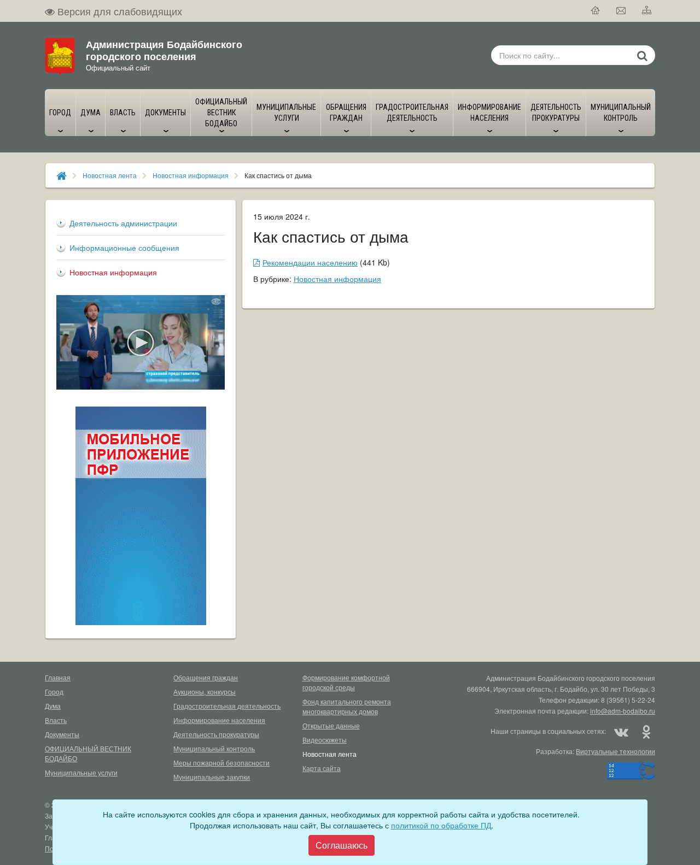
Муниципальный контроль (214, 748)
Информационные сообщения (124, 247)
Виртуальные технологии (615, 751)
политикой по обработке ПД (441, 825)
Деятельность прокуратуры (216, 734)
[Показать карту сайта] (647, 11)
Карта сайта (321, 768)
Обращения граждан (205, 677)
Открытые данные (331, 725)
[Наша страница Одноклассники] (646, 731)
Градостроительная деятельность (227, 705)
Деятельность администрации (123, 222)
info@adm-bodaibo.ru (622, 710)
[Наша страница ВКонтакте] (621, 731)
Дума (53, 705)
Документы (62, 734)
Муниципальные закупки (211, 776)
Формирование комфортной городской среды (346, 682)
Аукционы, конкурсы (204, 691)
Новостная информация (191, 175)
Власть (56, 720)
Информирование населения (219, 720)
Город (54, 691)
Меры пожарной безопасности (221, 762)
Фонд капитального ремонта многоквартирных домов (346, 706)
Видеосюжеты (324, 739)
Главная (58, 677)
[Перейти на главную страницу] (596, 11)
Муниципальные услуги (81, 772)
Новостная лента (110, 175)
